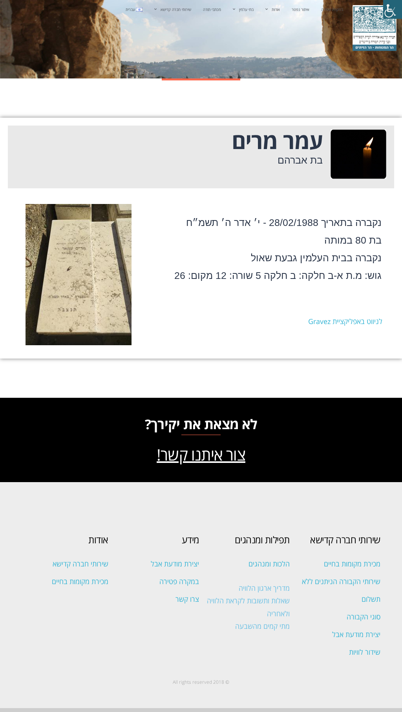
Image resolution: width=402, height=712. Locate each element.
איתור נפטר (300, 9)
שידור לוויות (364, 652)
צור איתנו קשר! (201, 454)
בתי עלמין (246, 9)
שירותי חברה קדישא (176, 9)
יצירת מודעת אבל (356, 634)
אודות (276, 9)
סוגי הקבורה (363, 616)
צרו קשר (187, 599)
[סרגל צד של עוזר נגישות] (392, 9)
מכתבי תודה (212, 9)
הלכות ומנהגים (269, 563)
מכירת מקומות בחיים (352, 563)
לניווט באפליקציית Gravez (345, 321)
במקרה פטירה (332, 9)
